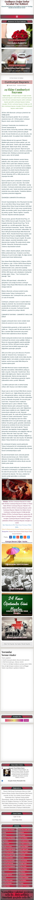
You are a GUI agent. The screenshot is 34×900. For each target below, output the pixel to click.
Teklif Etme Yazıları (22, 866)
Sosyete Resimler (21, 855)
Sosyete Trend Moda (22, 860)
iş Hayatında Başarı (22, 874)
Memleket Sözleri (6, 886)
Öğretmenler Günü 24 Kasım (17, 564)
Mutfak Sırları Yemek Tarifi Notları (25, 829)
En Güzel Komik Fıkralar (7, 863)
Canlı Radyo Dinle (17, 820)
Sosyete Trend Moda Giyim (17, 768)
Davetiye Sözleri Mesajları (8, 852)
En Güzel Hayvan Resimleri (8, 860)
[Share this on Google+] (17, 537)
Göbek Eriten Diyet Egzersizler (17, 68)
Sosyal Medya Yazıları (23, 852)
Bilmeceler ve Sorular (7, 846)
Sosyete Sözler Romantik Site (16, 781)
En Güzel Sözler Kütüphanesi (8, 866)
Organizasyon (21, 832)
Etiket (3, 872)
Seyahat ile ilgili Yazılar (23, 849)
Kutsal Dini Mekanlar (7, 883)
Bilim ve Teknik (5, 843)
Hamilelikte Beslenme (17, 43)
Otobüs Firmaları (21, 835)
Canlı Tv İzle (17, 816)
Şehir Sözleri (20, 883)
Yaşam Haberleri (21, 872)
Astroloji (4, 832)
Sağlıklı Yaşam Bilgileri (23, 846)
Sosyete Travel (21, 857)
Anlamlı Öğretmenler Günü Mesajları (17, 612)
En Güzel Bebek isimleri (7, 857)
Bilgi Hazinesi (5, 841)
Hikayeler (4, 877)
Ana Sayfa (18, 644)
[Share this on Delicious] (28, 537)
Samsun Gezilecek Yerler (23, 841)
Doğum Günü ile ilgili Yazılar (8, 855)
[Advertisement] (17, 11)
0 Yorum (25, 45)
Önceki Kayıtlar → (26, 644)
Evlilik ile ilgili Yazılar (7, 874)
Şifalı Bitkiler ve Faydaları (23, 886)
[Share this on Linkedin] (21, 537)
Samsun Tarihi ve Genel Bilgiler (25, 843)
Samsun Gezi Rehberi (22, 838)
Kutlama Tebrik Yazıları (7, 880)
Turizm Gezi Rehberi (22, 869)
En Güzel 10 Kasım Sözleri (19, 769)
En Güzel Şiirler (5, 869)
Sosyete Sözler (10, 45)
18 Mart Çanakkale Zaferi (17, 637)
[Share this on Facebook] (14, 537)
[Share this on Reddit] (25, 537)
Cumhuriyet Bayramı (17, 82)
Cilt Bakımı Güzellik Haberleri (8, 849)
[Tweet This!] (10, 537)
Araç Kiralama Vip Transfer (8, 829)
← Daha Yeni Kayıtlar (8, 644)
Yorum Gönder (22, 85)
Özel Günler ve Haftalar (17, 78)
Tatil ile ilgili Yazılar (22, 863)
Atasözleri (4, 835)
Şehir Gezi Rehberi (22, 880)
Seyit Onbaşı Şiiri (17, 588)
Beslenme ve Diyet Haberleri (17, 40)
